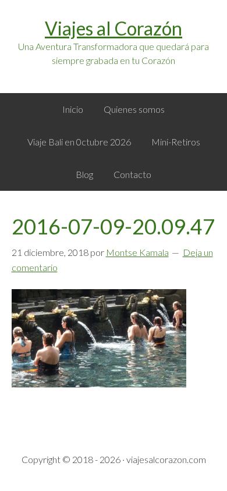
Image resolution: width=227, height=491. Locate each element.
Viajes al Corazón (113, 28)
